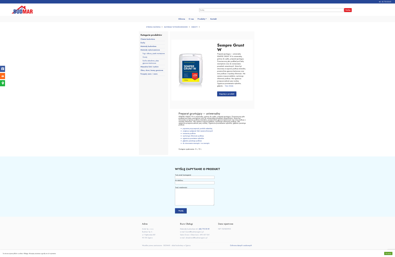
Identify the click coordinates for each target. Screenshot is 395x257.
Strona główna (153, 27)
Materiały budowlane (148, 46)
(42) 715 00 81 (204, 229)
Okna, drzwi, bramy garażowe (152, 70)
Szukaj (347, 10)
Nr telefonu (179, 181)
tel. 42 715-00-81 (385, 2)
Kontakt (213, 18)
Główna (181, 18)
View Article (229, 86)
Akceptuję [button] (388, 253)
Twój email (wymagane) (183, 175)
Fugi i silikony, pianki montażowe (154, 53)
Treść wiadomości (181, 188)
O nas (191, 18)
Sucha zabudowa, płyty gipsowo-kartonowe (151, 62)
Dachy (143, 43)
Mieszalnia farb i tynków (150, 67)
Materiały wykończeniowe (176, 27)
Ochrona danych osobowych (241, 245)
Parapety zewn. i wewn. (149, 74)
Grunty (194, 27)
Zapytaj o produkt (226, 94)
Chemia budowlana (148, 39)
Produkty (201, 18)
